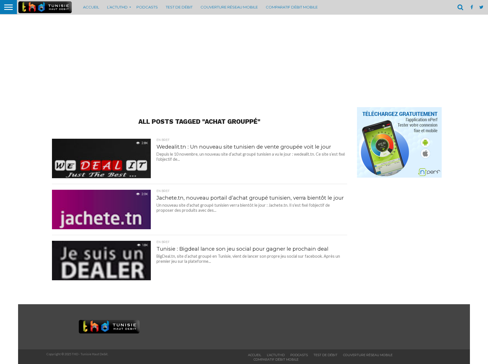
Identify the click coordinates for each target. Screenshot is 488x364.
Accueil (91, 7)
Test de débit (179, 7)
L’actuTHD (117, 7)
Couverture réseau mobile (229, 7)
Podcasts (147, 7)
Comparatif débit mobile (292, 7)
